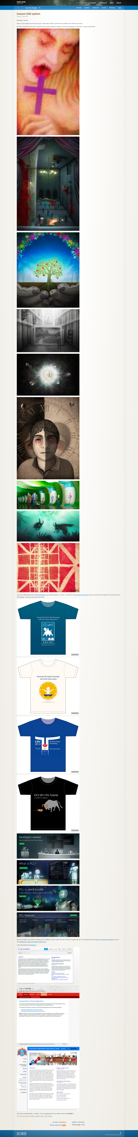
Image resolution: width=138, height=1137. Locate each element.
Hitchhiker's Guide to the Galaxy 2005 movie (33, 942)
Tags (119, 8)
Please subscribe (55, 1125)
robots (41, 1116)
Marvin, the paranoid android (104, 939)
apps (111, 3)
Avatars (87, 8)
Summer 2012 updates (28, 13)
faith (21, 1116)
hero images (26, 1116)
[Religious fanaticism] (48, 134)
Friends (79, 8)
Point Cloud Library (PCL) (80, 595)
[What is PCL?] (48, 884)
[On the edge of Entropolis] (48, 591)
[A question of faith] (48, 230)
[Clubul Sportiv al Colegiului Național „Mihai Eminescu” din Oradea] (48, 1110)
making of (103, 3)
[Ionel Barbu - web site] (48, 984)
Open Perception (41, 595)
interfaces (33, 945)
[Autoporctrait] (48, 479)
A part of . (21, 1134)
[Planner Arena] (48, 1045)
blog (78, 3)
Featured (96, 8)
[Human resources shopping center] (48, 509)
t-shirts (45, 1116)
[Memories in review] (48, 351)
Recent (104, 8)
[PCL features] (48, 936)
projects (93, 3)
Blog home (39, 8)
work (85, 3)
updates (50, 1116)
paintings (71, 26)
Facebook (47, 1113)
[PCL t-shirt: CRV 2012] (48, 773)
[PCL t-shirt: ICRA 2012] (48, 655)
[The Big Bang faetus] (48, 395)
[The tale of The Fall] (48, 307)
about (119, 3)
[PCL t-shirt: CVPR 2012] (48, 714)
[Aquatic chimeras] (48, 541)
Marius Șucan (21, 2)
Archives (112, 8)
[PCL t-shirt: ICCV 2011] (48, 831)
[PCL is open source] (48, 910)
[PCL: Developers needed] (48, 858)
